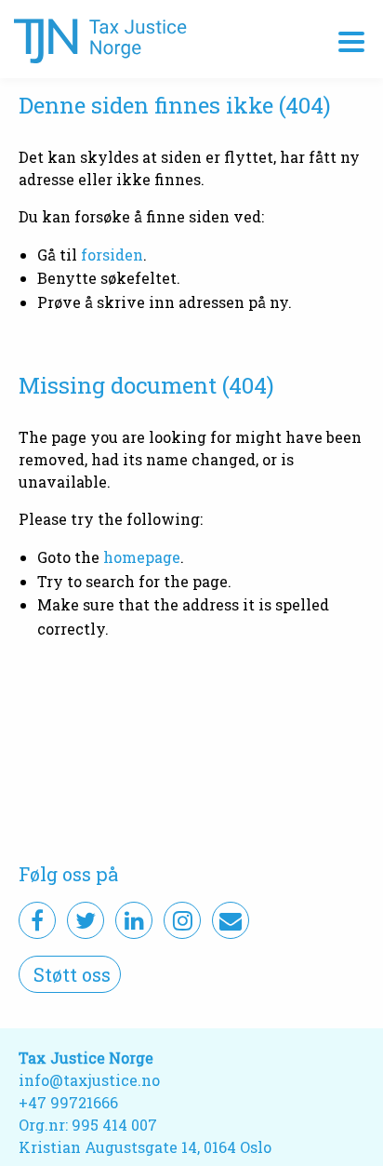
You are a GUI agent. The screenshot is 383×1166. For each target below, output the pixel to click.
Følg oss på (68, 874)
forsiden (112, 254)
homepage (141, 557)
